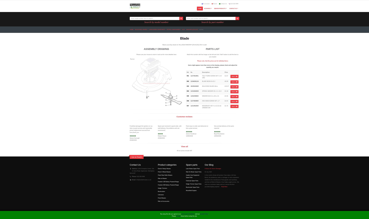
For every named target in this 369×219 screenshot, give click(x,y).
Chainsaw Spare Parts (192, 180)
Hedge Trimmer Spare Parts (194, 184)
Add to (234, 76)
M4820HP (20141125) (192, 29)
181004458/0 (195, 86)
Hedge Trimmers (162, 188)
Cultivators (161, 194)
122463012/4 (195, 81)
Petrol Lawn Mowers (174, 29)
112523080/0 (195, 96)
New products (221, 8)
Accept (178, 216)
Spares (208, 8)
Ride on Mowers (162, 178)
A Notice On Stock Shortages (213, 168)
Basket (215, 3)
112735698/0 (195, 101)
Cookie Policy (204, 214)
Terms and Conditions (188, 214)
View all (184, 147)
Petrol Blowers (162, 198)
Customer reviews (184, 117)
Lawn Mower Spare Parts (157, 29)
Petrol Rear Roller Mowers (165, 175)
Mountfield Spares (141, 29)
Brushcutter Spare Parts (192, 187)
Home (200, 8)
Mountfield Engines (191, 190)
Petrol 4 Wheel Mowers (164, 172)
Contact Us (224, 3)
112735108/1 (195, 76)
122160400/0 (195, 91)
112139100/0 (195, 106)
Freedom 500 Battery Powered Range (168, 185)
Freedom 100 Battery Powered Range (168, 181)
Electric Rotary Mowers (164, 168)
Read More (224, 186)
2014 (183, 29)
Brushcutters (161, 191)
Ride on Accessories (163, 201)
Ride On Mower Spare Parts (194, 172)
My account (206, 3)
